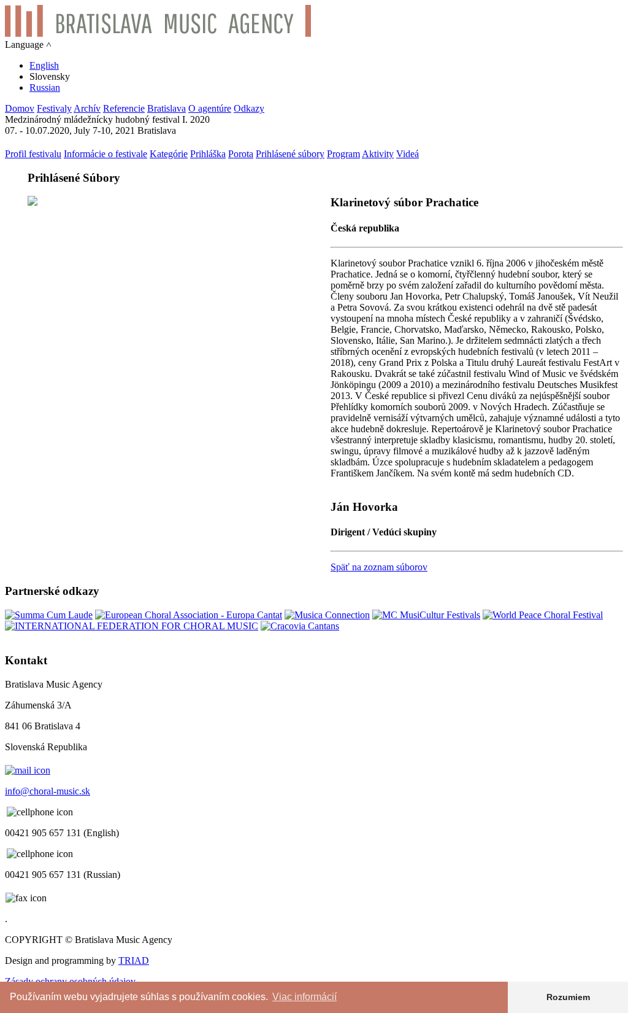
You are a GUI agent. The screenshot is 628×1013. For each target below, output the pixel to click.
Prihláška (208, 154)
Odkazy (249, 108)
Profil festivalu (33, 154)
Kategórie (169, 154)
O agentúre (209, 108)
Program (343, 154)
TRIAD (133, 960)
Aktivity (378, 154)
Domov (19, 108)
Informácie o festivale (105, 154)
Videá (407, 154)
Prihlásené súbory (290, 154)
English (44, 65)
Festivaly (54, 108)
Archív (87, 108)
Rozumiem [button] (568, 997)
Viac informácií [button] (304, 997)
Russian (44, 87)
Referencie (124, 108)
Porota (240, 154)
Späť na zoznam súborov (379, 567)
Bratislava (166, 108)
